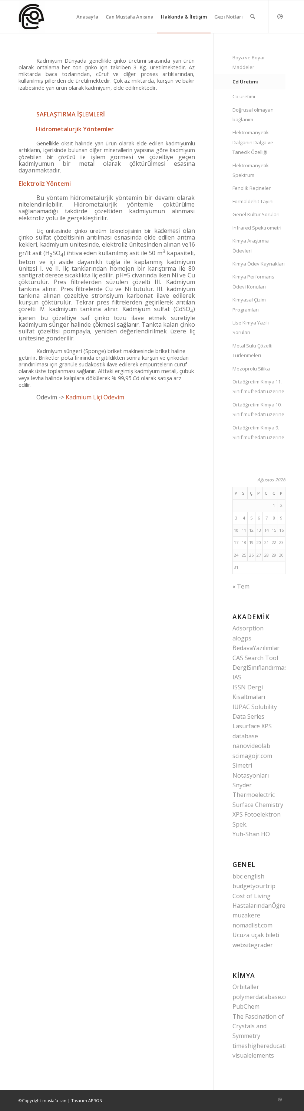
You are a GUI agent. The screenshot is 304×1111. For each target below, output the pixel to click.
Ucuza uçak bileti (255, 935)
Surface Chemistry (257, 805)
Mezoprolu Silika (251, 368)
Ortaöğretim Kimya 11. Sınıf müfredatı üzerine (258, 386)
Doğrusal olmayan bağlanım (253, 114)
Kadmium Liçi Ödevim (95, 397)
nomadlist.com (252, 925)
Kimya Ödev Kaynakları (258, 263)
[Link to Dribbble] (279, 16)
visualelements (253, 1055)
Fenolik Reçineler (251, 188)
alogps (241, 638)
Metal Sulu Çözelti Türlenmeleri (252, 350)
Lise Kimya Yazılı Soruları (250, 327)
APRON (95, 1100)
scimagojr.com (252, 756)
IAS (236, 677)
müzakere (246, 915)
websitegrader (252, 945)
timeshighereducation (263, 1046)
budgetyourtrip (253, 886)
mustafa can (54, 1100)
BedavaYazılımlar (256, 648)
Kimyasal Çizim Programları (249, 304)
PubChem (246, 1006)
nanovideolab (251, 746)
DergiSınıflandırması (260, 667)
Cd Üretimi (245, 81)
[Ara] (253, 16)
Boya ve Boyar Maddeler (248, 62)
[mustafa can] (32, 16)
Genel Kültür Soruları (256, 214)
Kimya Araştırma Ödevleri (250, 245)
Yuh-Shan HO (251, 834)
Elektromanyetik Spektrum (250, 170)
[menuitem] (87, 16)
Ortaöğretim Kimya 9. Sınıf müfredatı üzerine (258, 432)
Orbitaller (245, 987)
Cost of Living (251, 896)
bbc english (248, 876)
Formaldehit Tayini (253, 201)
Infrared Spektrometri (256, 227)
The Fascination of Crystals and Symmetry (258, 1026)
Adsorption (248, 628)
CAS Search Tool (255, 658)
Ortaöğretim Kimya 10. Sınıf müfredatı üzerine (258, 409)
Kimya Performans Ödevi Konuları (253, 281)
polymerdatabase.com (263, 997)
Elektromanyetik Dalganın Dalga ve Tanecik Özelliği (252, 142)
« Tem (241, 586)
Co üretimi (243, 96)
